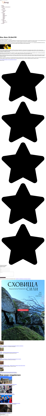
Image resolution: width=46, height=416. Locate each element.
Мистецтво (4, 20)
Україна (4, 13)
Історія (2, 12)
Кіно (3, 21)
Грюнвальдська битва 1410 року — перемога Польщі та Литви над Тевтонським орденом (12, 365)
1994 (0, 59)
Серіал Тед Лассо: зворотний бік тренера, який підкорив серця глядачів (10, 403)
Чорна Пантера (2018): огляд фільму (5, 412)
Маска (12, 59)
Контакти (2, 23)
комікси (10, 59)
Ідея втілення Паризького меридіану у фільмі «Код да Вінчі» (8, 384)
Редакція (2, 6)
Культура (2, 19)
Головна (2, 5)
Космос (4, 11)
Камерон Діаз (7, 59)
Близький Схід (5, 15)
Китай (3, 18)
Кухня (3, 22)
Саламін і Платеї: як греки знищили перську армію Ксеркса (8, 372)
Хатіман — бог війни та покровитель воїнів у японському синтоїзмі (9, 352)
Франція (4, 17)
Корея (4, 14)
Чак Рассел (15, 59)
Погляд (4, 8)
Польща (4, 16)
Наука (2, 9)
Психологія (4, 10)
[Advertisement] (23, 29)
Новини (2, 7)
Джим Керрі (3, 59)
